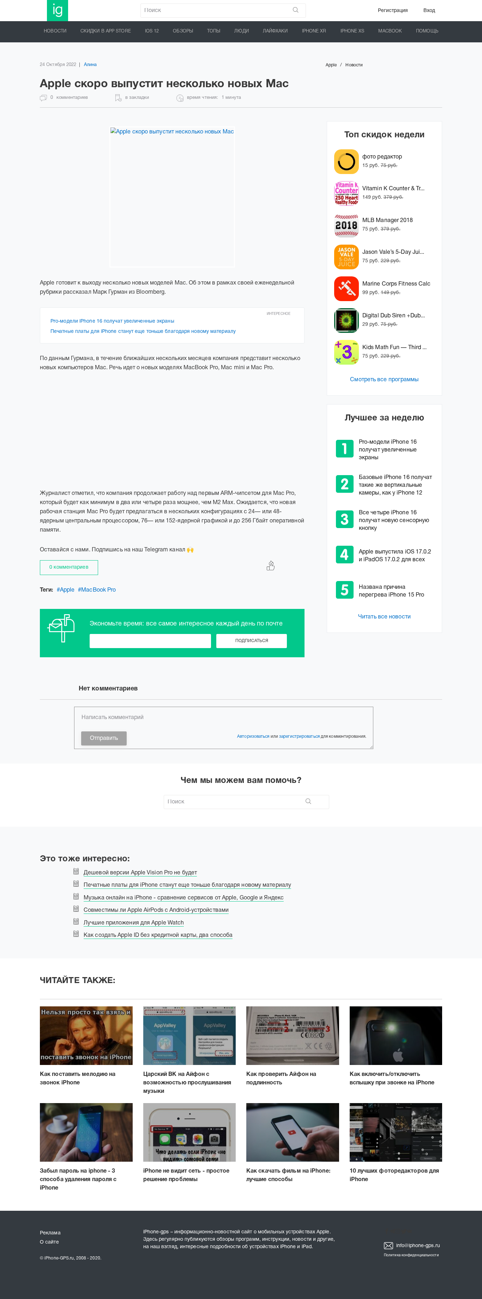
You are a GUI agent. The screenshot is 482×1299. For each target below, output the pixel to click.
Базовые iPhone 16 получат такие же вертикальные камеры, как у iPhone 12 (395, 485)
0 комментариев (68, 567)
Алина (90, 65)
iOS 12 (152, 31)
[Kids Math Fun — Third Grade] (348, 352)
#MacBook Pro (97, 590)
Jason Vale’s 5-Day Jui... (393, 252)
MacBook (390, 31)
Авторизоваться (253, 736)
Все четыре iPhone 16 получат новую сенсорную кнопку (394, 520)
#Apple (66, 590)
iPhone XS (352, 31)
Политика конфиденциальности (411, 1255)
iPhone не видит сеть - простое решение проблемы (186, 1175)
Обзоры (183, 31)
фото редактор (382, 157)
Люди (241, 31)
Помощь (427, 31)
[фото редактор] (348, 161)
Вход (429, 10)
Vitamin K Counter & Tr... (393, 188)
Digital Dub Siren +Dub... (393, 315)
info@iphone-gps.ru (417, 1246)
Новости (55, 31)
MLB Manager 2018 (387, 220)
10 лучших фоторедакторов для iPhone (394, 1175)
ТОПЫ (213, 31)
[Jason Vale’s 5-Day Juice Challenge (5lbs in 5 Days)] (348, 257)
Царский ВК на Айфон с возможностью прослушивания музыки (187, 1083)
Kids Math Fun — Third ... (394, 347)
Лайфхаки (275, 31)
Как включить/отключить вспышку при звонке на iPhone (392, 1078)
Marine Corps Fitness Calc (396, 284)
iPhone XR (314, 31)
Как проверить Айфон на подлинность (281, 1078)
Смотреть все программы (384, 379)
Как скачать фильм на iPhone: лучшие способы (288, 1175)
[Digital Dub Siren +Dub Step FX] (348, 320)
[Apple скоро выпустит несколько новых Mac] (172, 196)
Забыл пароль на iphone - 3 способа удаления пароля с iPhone (78, 1180)
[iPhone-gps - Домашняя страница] (57, 10)
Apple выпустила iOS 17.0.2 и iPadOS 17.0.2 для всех (395, 556)
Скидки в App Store (105, 31)
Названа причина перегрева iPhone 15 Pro (391, 591)
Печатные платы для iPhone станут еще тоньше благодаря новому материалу (143, 331)
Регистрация (393, 10)
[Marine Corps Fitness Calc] (348, 288)
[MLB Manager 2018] (348, 225)
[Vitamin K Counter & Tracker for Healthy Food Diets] (348, 193)
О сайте (49, 1242)
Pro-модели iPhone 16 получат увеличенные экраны (112, 321)
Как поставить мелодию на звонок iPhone (77, 1078)
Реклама (50, 1233)
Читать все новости (384, 617)
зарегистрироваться (299, 736)
